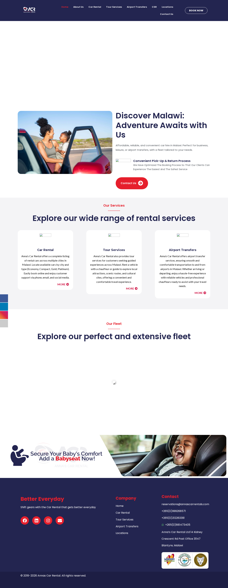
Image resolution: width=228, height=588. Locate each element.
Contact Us (166, 14)
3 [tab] (102, 414)
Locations (167, 7)
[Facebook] (25, 520)
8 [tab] (117, 414)
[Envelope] (60, 520)
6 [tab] (111, 414)
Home (64, 7)
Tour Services (114, 7)
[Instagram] (48, 520)
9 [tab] (120, 414)
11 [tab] (126, 414)
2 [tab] (99, 414)
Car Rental (94, 7)
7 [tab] (114, 414)
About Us (78, 7)
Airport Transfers (137, 7)
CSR (154, 7)
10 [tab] (123, 414)
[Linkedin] (36, 520)
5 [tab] (108, 414)
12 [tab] (129, 414)
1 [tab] (96, 414)
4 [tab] (105, 414)
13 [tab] (132, 414)
